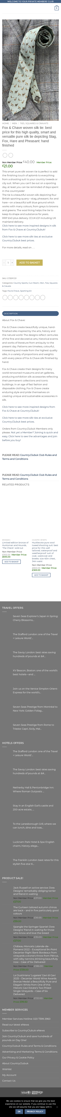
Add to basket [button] (11, 562)
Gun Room (34, 283)
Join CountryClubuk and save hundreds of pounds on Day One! (27, 1038)
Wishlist (7, 1069)
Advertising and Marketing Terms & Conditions (29, 1051)
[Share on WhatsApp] (5, 297)
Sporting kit (26, 291)
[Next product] (5, 155)
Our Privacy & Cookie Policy (18, 1057)
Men (14, 123)
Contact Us (8, 1080)
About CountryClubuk (15, 1063)
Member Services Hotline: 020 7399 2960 (26, 1018)
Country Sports (20, 283)
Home (5, 123)
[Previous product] (10, 155)
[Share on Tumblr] (42, 297)
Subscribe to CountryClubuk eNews (23, 1030)
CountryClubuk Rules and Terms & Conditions (29, 1045)
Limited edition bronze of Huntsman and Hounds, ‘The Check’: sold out (15, 545)
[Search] (51, 8)
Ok (19, 1111)
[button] (4, 8)
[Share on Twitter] (15, 297)
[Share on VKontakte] (31, 297)
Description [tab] (11, 313)
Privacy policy (35, 1111)
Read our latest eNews (15, 1024)
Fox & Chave (13, 291)
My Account (9, 1074)
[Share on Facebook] (10, 297)
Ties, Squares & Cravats (34, 123)
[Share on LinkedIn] (37, 297)
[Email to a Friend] (21, 297)
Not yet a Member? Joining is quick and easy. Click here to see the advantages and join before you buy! (30, 436)
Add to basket (29, 262)
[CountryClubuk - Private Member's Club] (30, 8)
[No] (57, 1107)
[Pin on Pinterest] (26, 297)
